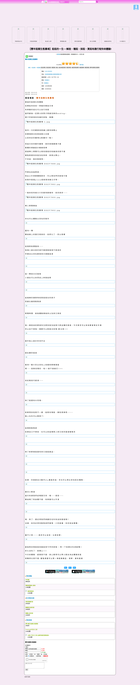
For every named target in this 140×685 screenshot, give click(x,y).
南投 (57, 67)
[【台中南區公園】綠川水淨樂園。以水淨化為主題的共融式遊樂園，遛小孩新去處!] (93, 34)
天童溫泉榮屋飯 (33, 41)
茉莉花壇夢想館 (78, 41)
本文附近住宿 (30, 598)
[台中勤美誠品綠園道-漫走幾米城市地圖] (107, 34)
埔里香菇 (87, 67)
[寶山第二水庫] (48, 34)
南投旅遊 (48, 67)
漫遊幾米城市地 (107, 41)
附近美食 (29, 620)
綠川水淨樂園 (93, 41)
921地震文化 (123, 41)
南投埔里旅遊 (62, 67)
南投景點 (43, 67)
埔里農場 (81, 67)
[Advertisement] (70, 15)
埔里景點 (68, 67)
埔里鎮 (58, 54)
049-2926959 (48, 71)
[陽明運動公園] (63, 34)
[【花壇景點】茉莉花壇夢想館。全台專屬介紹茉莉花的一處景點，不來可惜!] (78, 34)
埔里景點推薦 (75, 67)
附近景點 (29, 576)
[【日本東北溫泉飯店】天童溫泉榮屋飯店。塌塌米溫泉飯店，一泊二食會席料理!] (33, 34)
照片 (70, 567)
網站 (65, 567)
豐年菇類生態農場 (31, 59)
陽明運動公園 (63, 41)
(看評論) (81, 64)
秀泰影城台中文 (18, 41)
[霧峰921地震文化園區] (122, 34)
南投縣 (33, 67)
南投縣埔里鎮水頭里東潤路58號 (53, 74)
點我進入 (47, 80)
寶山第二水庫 (48, 41)
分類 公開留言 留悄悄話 (33, 656)
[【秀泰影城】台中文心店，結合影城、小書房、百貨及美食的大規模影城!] (18, 34)
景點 (29, 67)
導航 (74, 567)
